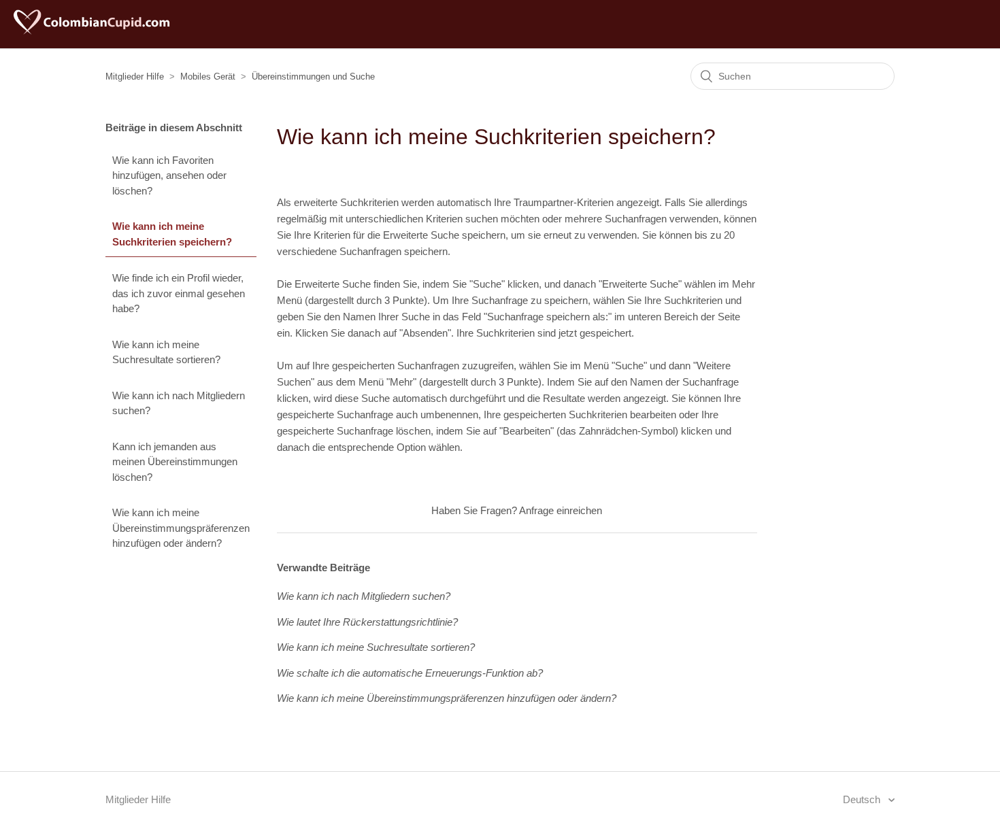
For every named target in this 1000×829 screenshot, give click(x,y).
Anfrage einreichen (560, 510)
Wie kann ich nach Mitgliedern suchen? (178, 403)
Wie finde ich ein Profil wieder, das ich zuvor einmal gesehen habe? (178, 293)
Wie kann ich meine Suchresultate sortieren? (166, 352)
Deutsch (863, 799)
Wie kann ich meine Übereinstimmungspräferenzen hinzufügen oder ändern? (181, 528)
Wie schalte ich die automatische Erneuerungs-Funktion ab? (410, 673)
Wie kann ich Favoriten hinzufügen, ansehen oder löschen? (169, 175)
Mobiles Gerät (207, 76)
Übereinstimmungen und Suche (313, 76)
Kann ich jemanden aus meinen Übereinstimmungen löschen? (174, 462)
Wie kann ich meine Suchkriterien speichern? (172, 234)
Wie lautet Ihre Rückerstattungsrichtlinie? (367, 622)
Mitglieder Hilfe (134, 76)
